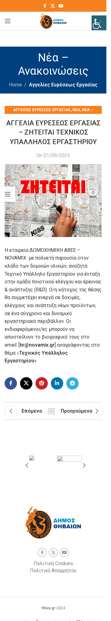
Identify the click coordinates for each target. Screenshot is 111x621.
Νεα (76, 109)
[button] (27, 465)
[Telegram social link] (72, 383)
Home (15, 85)
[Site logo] (53, 20)
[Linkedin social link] (57, 383)
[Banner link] (41, 462)
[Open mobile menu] (8, 21)
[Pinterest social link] (41, 383)
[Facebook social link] (45, 6)
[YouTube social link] (61, 6)
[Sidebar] (7, 194)
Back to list (51, 411)
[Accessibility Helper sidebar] (99, 22)
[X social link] (53, 6)
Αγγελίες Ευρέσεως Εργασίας (63, 85)
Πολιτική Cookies (53, 563)
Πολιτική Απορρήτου (53, 570)
